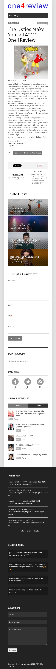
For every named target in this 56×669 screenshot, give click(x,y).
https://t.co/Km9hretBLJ (16, 512)
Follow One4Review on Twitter (28, 531)
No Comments (42, 23)
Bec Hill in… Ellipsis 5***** (27, 445)
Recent (38, 405)
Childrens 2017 (13, 23)
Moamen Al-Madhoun (17, 578)
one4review (12, 80)
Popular (18, 405)
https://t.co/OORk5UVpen (34, 512)
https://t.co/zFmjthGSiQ (16, 493)
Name (10, 305)
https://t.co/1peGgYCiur (34, 493)
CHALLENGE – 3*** (24, 436)
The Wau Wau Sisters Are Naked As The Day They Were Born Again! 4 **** (30, 413)
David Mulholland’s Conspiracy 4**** (31, 454)
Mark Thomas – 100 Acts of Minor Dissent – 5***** (30, 426)
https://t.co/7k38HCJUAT (38, 482)
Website (11, 327)
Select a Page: (14, 16)
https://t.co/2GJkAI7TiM (16, 484)
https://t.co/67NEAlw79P (17, 504)
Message (12, 281)
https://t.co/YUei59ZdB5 (16, 523)
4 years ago (28, 484)
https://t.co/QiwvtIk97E (34, 523)
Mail (10, 316)
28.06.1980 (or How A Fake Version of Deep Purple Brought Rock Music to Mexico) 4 (27, 565)
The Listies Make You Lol (32, 153)
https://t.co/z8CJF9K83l (31, 501)
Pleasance (17, 153)
